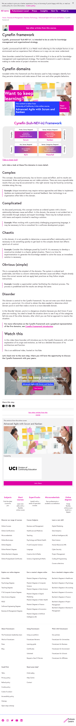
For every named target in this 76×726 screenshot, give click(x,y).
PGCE (3, 602)
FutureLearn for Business (59, 644)
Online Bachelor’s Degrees (9, 554)
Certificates (30, 649)
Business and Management (35, 526)
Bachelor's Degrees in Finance (61, 597)
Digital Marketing (57, 526)
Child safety (30, 673)
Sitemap (4, 701)
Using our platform (33, 635)
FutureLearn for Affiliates (60, 658)
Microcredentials (6, 535)
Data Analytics (56, 531)
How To (54, 10)
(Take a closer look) (10, 160)
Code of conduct (6, 692)
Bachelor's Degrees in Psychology (62, 583)
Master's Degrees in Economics (36, 609)
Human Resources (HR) (59, 545)
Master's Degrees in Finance (35, 604)
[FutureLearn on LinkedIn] (21, 720)
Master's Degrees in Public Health (37, 600)
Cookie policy (5, 687)
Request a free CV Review (35, 658)
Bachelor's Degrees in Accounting (62, 588)
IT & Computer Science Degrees (11, 592)
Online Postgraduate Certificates (11, 559)
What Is (64, 10)
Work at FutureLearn (7, 639)
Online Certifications (8, 531)
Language (30, 549)
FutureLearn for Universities (60, 639)
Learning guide (31, 644)
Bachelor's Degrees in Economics (62, 592)
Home (4, 18)
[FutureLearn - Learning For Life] (69, 720)
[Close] (73, 3)
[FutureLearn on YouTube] (16, 720)
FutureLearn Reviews (33, 639)
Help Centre (30, 678)
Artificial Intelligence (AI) (60, 535)
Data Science (56, 540)
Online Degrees (6, 545)
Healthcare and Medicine (35, 531)
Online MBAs (5, 578)
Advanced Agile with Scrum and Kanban (51, 18)
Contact (29, 682)
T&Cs (3, 673)
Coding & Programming (59, 559)
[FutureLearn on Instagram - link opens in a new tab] (7, 720)
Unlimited (30, 653)
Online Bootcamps (7, 540)
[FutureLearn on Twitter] (12, 720)
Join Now (38, 483)
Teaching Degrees (7, 588)
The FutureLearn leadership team (11, 635)
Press (34, 10)
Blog (2, 649)
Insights (44, 10)
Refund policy (5, 682)
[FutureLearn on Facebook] (3, 720)
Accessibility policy (7, 696)
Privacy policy (5, 678)
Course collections (58, 563)
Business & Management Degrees (11, 611)
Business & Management (15, 18)
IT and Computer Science (35, 545)
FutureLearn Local (20, 10)
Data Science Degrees (8, 597)
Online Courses (6, 526)
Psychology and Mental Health (36, 540)
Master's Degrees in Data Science (37, 589)
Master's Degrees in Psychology (37, 578)
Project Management (58, 554)
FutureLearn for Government (61, 649)
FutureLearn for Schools (59, 653)
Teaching (29, 535)
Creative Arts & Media (34, 554)
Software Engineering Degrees (11, 606)
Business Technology (30, 18)
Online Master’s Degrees (9, 549)
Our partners (56, 635)
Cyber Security (56, 549)
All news (5, 10)
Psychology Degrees (7, 583)
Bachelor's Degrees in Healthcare (62, 578)
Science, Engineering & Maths (36, 559)
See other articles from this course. (41, 28)
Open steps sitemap (7, 706)
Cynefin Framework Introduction (39, 326)
